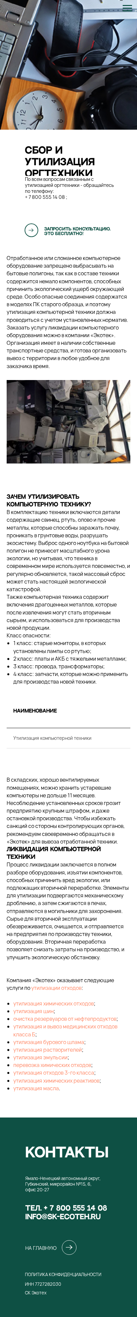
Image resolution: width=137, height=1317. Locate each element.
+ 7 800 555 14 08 (45, 197)
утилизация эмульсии (40, 1057)
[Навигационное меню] (127, 8)
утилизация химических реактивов (56, 1080)
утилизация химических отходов (53, 1003)
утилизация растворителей (47, 1049)
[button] (31, 230)
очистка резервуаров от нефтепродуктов (64, 1018)
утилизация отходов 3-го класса (53, 1072)
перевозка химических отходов (52, 1065)
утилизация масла (36, 1088)
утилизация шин (33, 1011)
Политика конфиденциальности (63, 1274)
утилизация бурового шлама (48, 1042)
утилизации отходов (56, 987)
